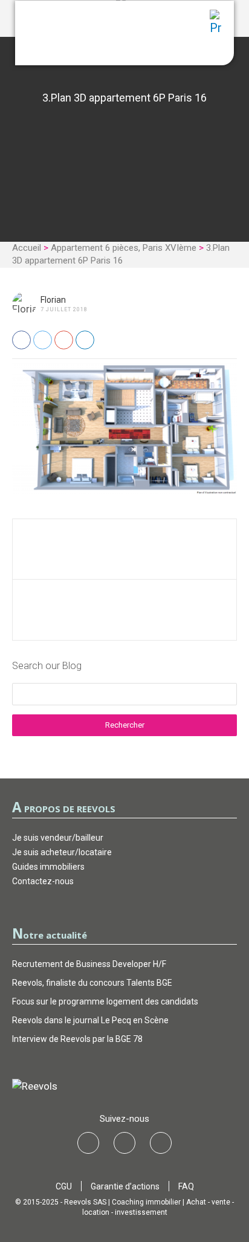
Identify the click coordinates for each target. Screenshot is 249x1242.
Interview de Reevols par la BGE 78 (77, 1039)
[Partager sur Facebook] (21, 340)
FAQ (186, 1186)
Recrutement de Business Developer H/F (89, 964)
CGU (64, 1186)
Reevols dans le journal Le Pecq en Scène (90, 1020)
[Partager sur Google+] (63, 340)
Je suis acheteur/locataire (62, 852)
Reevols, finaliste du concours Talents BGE (92, 983)
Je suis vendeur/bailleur (57, 838)
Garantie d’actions (125, 1186)
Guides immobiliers (48, 867)
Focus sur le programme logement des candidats (105, 1001)
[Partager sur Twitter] (42, 340)
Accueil (26, 247)
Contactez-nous (43, 881)
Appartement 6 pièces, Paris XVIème (123, 247)
